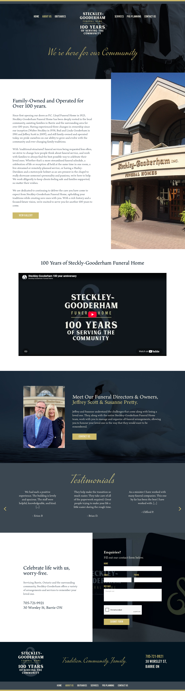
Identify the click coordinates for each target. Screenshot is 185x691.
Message (107, 586)
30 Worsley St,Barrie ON (156, 664)
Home (36, 16)
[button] (5, 509)
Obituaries (60, 16)
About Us (46, 16)
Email (106, 575)
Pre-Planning (134, 16)
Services (119, 16)
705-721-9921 (33, 602)
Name (106, 563)
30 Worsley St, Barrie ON (42, 607)
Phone (136, 575)
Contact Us (150, 16)
